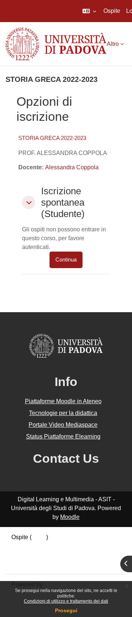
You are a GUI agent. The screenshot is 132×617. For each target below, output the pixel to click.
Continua (66, 260)
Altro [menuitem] (113, 44)
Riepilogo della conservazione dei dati (61, 546)
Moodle (70, 517)
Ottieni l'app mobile (36, 563)
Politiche (22, 555)
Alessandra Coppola (72, 167)
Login (39, 537)
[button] (89, 11)
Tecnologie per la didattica (63, 413)
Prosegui (66, 610)
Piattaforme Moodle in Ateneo (63, 401)
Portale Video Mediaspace (63, 425)
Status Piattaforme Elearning (63, 436)
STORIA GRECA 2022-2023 (52, 138)
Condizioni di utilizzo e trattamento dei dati (66, 601)
